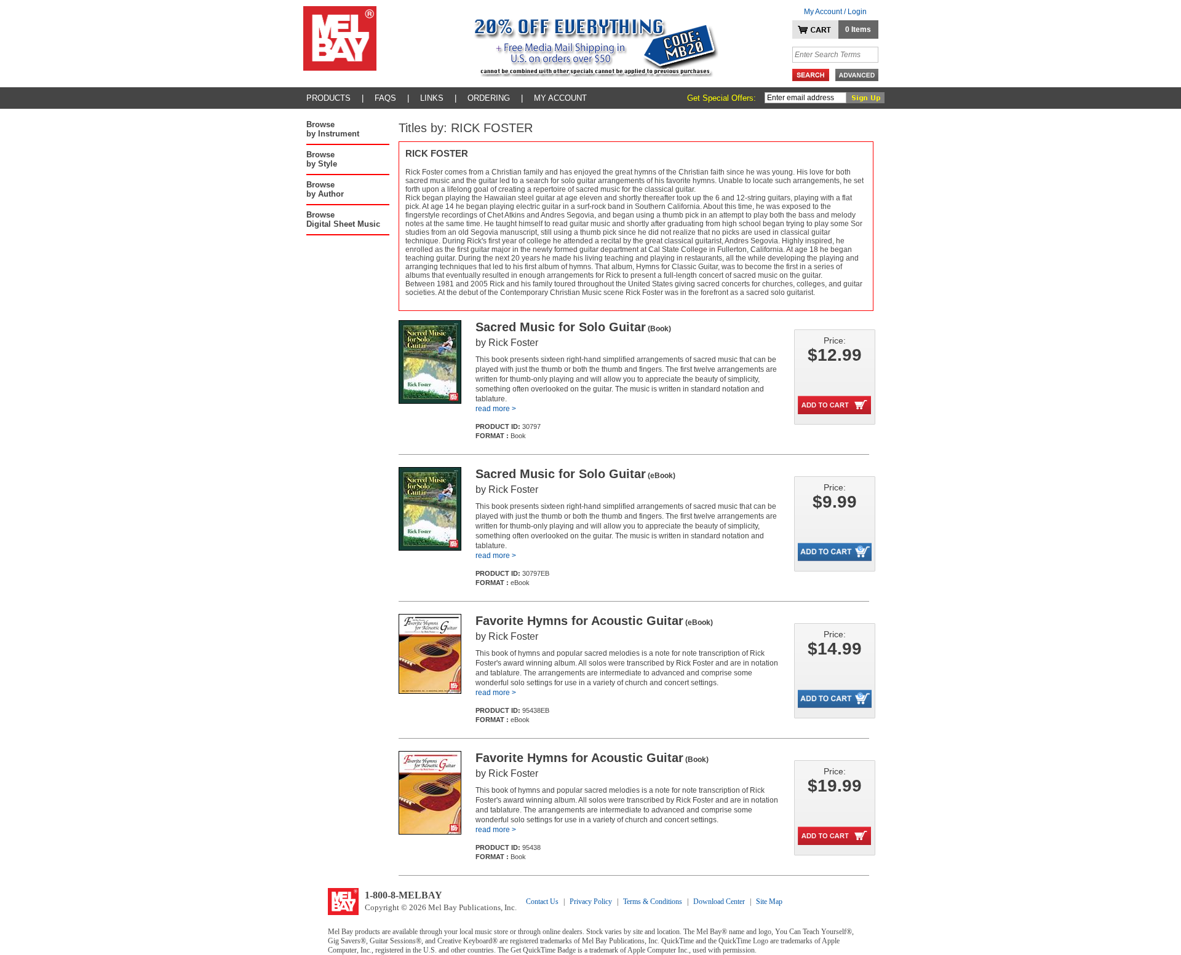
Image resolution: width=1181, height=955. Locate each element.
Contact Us (542, 901)
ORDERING (488, 98)
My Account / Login (835, 11)
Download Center (719, 901)
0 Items (858, 29)
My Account (560, 98)
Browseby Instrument (332, 129)
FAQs (385, 98)
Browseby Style (321, 159)
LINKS (431, 98)
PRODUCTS (328, 98)
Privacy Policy (591, 901)
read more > (495, 408)
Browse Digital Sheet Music (343, 219)
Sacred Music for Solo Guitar (573, 327)
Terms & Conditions (652, 901)
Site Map (769, 901)
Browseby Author (325, 189)
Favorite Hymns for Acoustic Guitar (594, 620)
